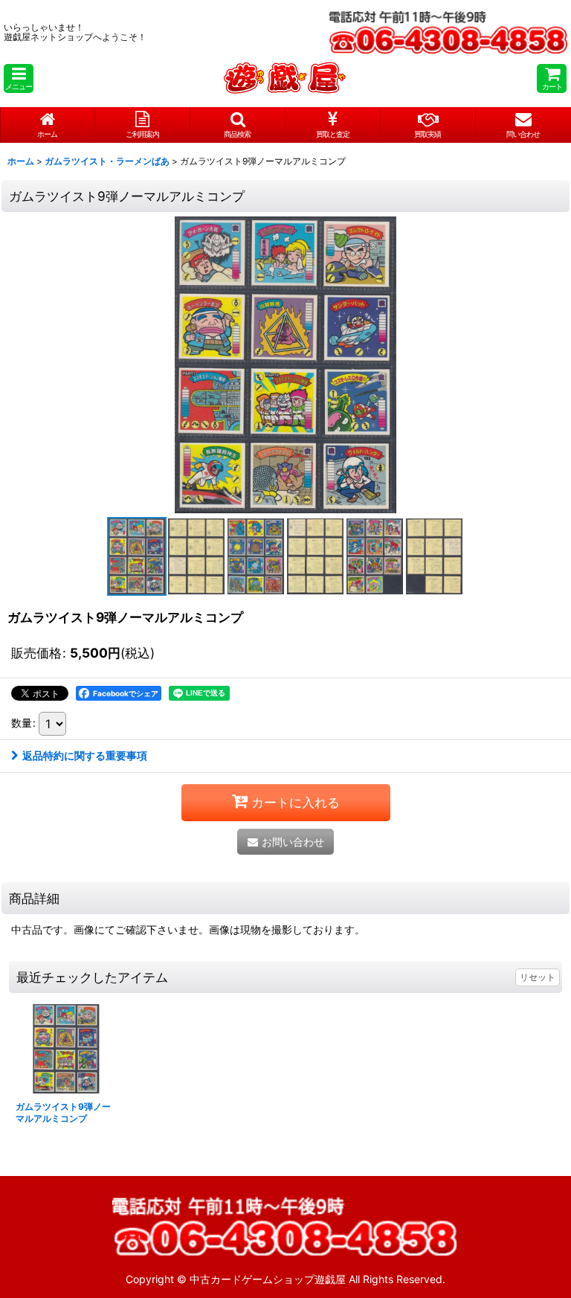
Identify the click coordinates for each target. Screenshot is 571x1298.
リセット (537, 977)
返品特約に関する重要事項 (84, 755)
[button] (18, 78)
